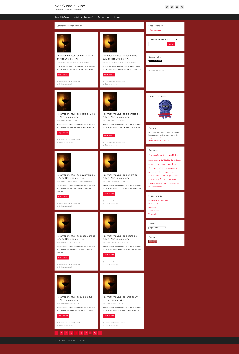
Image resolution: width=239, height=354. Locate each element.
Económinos (152, 164)
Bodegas (167, 155)
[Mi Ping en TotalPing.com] (152, 242)
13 (95, 333)
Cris (78, 120)
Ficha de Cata (156, 168)
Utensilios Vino (173, 183)
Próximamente (153, 179)
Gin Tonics (168, 169)
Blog (159, 155)
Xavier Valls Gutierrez (82, 62)
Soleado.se (152, 207)
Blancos (152, 155)
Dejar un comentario (66, 84)
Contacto (117, 17)
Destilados (177, 160)
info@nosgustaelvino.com (157, 138)
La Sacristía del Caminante (158, 200)
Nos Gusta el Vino (70, 5)
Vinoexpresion (153, 211)
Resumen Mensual (74, 81)
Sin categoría (159, 183)
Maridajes (168, 175)
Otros (175, 176)
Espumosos (161, 164)
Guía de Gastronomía (165, 172)
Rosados (151, 183)
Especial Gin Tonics (62, 17)
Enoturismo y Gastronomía (83, 17)
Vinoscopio (152, 214)
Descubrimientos (153, 160)
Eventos (171, 164)
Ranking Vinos (103, 17)
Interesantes (153, 176)
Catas (175, 155)
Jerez (161, 176)
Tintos (165, 183)
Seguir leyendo (63, 74)
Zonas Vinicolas (157, 186)
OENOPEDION (153, 204)
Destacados (63, 81)
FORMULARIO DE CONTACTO (159, 141)
